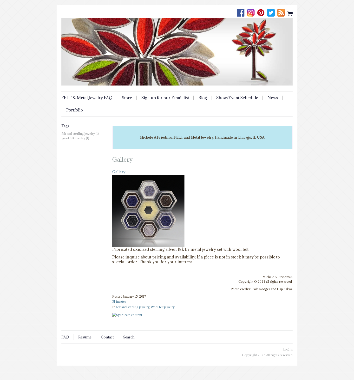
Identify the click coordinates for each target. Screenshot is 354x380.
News (273, 98)
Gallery (118, 171)
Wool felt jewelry (163, 307)
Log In (288, 349)
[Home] (177, 52)
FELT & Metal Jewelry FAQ (86, 98)
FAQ (65, 337)
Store (127, 98)
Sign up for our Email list (165, 98)
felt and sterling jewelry (132, 307)
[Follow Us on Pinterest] (262, 13)
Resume (85, 337)
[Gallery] (148, 245)
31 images (119, 301)
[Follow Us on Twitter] (272, 13)
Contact (107, 337)
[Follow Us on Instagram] (252, 13)
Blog (202, 98)
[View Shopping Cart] (290, 13)
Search (128, 337)
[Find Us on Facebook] (242, 13)
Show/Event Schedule (237, 98)
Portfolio (74, 110)
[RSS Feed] (282, 13)
